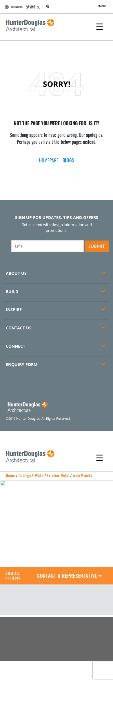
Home (10, 475)
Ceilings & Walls (31, 475)
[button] (69, 575)
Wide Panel (81, 475)
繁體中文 (33, 6)
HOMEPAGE (49, 160)
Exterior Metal (58, 475)
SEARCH (102, 5)
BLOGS (68, 160)
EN (47, 6)
